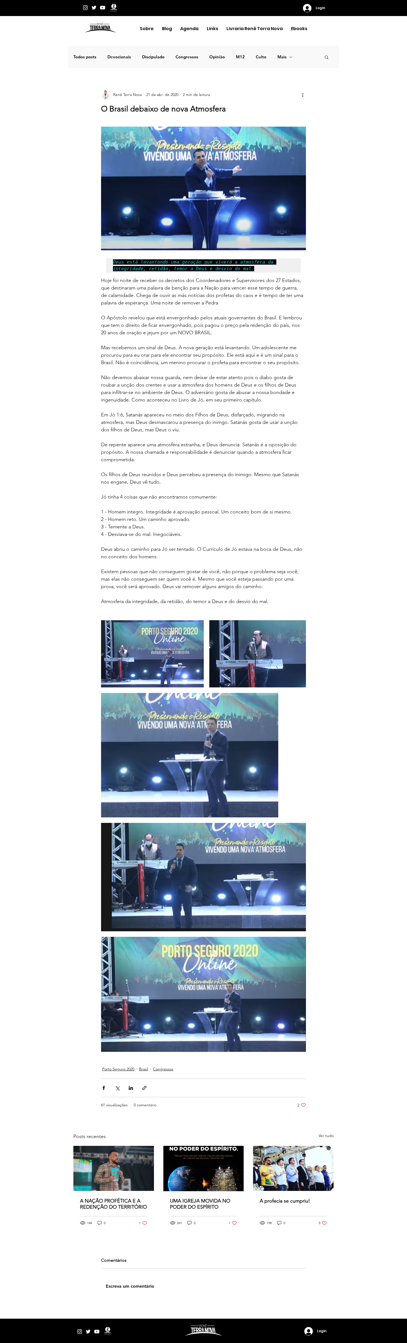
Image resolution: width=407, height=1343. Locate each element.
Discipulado (153, 56)
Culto (261, 56)
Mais (282, 56)
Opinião (217, 56)
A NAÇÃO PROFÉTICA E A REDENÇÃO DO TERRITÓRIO (113, 1204)
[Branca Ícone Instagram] (85, 7)
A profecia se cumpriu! (285, 1201)
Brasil (143, 1068)
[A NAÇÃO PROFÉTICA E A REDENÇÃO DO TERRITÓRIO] (113, 1168)
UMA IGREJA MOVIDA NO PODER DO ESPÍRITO (200, 1204)
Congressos (187, 56)
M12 (240, 56)
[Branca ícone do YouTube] (102, 7)
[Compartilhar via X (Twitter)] (117, 1088)
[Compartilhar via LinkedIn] (130, 1088)
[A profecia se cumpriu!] (293, 1168)
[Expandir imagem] (152, 653)
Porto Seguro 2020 (118, 1068)
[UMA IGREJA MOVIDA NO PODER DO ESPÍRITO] (203, 1168)
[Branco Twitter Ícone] (94, 7)
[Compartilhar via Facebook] (103, 1088)
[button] (147, 29)
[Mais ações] (302, 94)
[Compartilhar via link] (144, 1088)
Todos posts (84, 56)
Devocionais (119, 56)
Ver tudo (326, 1135)
